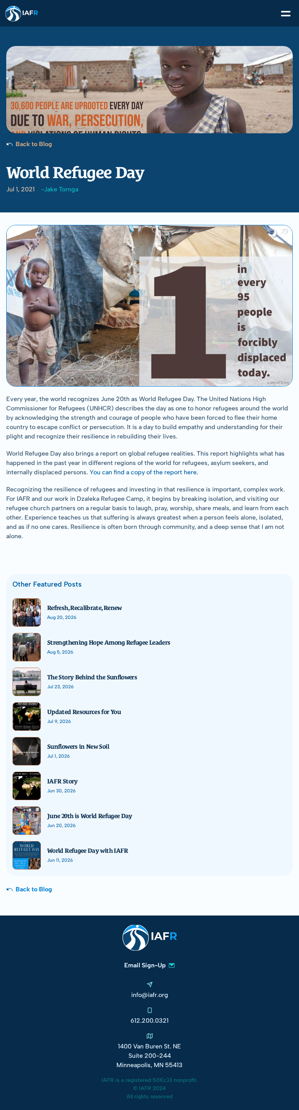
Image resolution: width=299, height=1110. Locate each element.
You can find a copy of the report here (143, 472)
